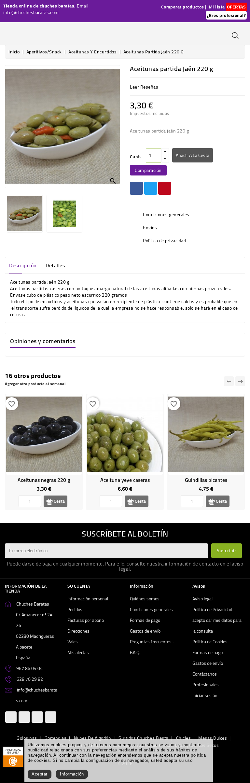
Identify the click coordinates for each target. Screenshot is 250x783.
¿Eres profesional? (226, 15)
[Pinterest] (164, 188)
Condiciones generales (151, 609)
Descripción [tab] (23, 265)
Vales (72, 641)
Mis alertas (78, 652)
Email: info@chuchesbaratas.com (46, 9)
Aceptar (40, 774)
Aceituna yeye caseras (125, 480)
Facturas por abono (85, 620)
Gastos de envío (145, 631)
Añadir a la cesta (192, 155)
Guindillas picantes (206, 480)
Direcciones (78, 631)
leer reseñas (144, 87)
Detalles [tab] (55, 265)
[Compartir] (136, 188)
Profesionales (205, 684)
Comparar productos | (184, 7)
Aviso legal (202, 598)
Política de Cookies (210, 641)
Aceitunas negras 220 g (44, 480)
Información (72, 774)
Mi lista (217, 7)
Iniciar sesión (204, 695)
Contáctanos (204, 674)
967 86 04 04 (29, 668)
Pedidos (74, 609)
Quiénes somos (145, 598)
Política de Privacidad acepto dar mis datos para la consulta (217, 620)
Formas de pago (145, 620)
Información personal (87, 598)
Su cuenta (78, 586)
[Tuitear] (150, 188)
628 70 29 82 (30, 679)
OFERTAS (236, 7)
